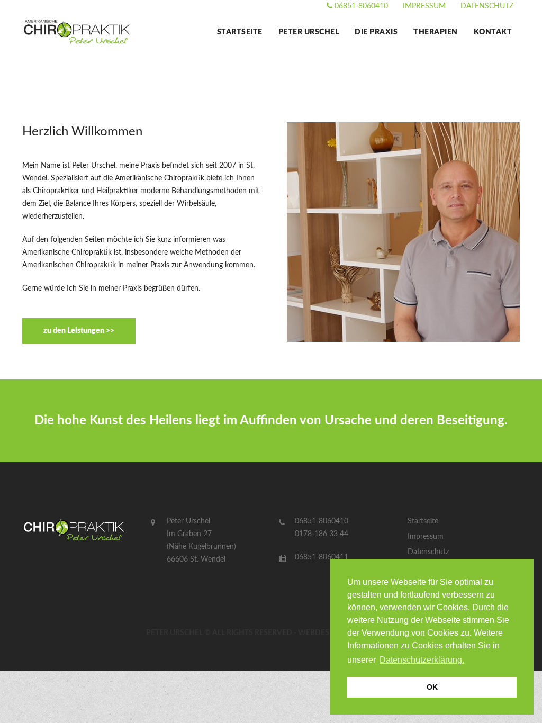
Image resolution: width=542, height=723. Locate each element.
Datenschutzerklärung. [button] (422, 659)
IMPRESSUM (424, 6)
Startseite (240, 32)
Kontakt (493, 32)
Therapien (435, 32)
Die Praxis (376, 32)
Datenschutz (428, 552)
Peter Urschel (308, 32)
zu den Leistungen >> (78, 331)
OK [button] (432, 687)
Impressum (426, 536)
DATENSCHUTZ (486, 6)
